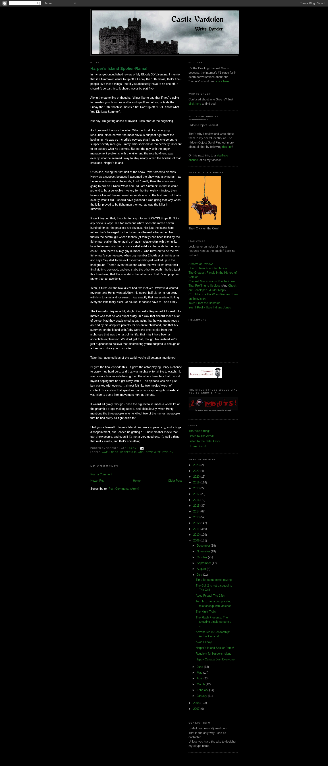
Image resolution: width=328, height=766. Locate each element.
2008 (196, 703)
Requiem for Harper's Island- (214, 653)
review (151, 452)
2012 (196, 523)
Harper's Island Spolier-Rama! (118, 68)
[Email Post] (140, 448)
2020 (196, 476)
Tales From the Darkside (204, 303)
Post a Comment (101, 474)
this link (227, 146)
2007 (196, 708)
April (200, 678)
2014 (196, 511)
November (204, 551)
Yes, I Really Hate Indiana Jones (210, 307)
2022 (196, 471)
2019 (196, 482)
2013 (196, 517)
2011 (196, 529)
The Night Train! (206, 611)
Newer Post (97, 480)
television (165, 452)
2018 (196, 488)
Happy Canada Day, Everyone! (215, 659)
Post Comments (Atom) (123, 488)
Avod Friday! (204, 642)
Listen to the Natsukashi (204, 441)
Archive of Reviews (201, 264)
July (200, 574)
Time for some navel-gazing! (214, 579)
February (203, 690)
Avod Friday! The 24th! (210, 595)
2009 (196, 540)
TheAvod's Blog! (199, 431)
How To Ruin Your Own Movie (208, 268)
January (202, 695)
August (202, 568)
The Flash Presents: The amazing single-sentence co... (213, 622)
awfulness (110, 452)
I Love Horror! (197, 446)
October (202, 557)
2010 (196, 534)
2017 (196, 494)
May (200, 672)
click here (195, 103)
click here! (223, 81)
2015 (196, 505)
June (200, 666)
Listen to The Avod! (201, 436)
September (204, 563)
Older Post (175, 480)
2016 (196, 500)
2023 (196, 465)
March (201, 684)
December (204, 545)
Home (137, 480)
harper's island (132, 452)
